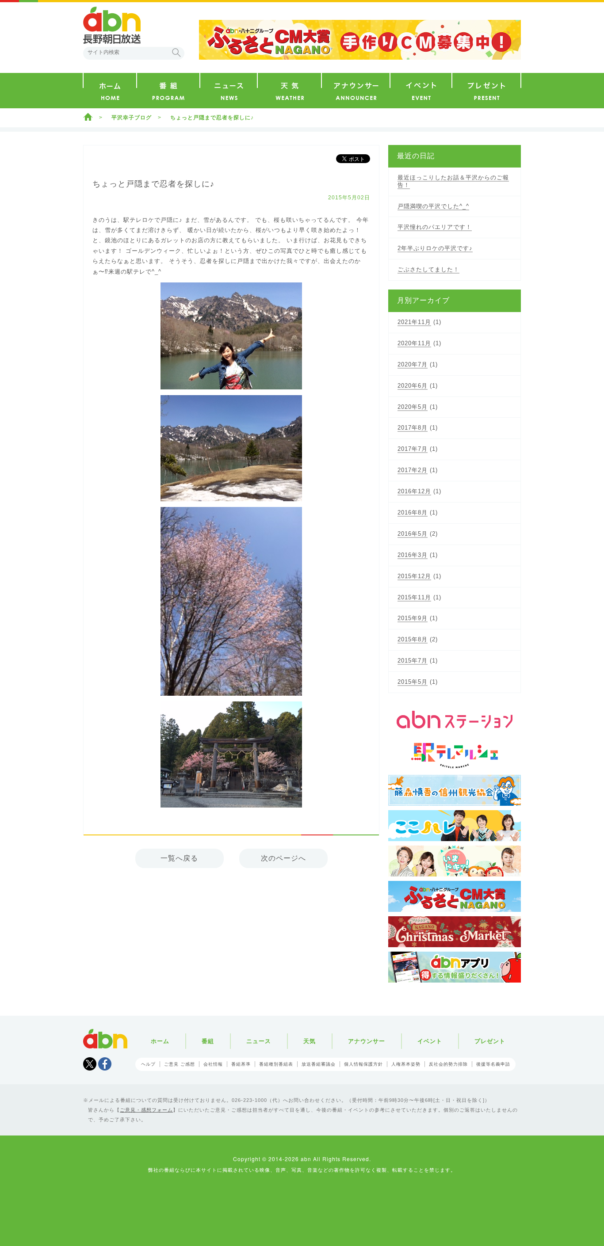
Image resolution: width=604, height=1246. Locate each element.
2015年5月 (413, 681)
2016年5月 (413, 533)
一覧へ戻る (179, 858)
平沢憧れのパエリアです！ (435, 227)
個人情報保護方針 (363, 1064)
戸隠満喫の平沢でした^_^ (433, 206)
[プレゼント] (486, 90)
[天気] (289, 90)
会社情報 (213, 1064)
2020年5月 (413, 407)
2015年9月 (413, 618)
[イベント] (421, 90)
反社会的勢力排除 (448, 1064)
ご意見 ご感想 (179, 1064)
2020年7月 (413, 364)
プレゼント (489, 1041)
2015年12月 (414, 576)
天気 (309, 1041)
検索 (176, 52)
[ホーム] (110, 90)
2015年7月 (413, 660)
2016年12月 (414, 491)
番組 (208, 1041)
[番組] (168, 90)
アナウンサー (366, 1041)
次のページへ (283, 858)
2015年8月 (413, 639)
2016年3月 (413, 555)
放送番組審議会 (319, 1064)
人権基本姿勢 (406, 1064)
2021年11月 (414, 322)
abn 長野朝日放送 (112, 25)
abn (105, 1038)
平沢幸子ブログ (131, 117)
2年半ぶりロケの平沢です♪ (435, 248)
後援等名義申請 (493, 1064)
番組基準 (241, 1064)
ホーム (88, 117)
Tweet (89, 1064)
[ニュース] (228, 90)
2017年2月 (413, 470)
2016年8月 (413, 512)
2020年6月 (413, 385)
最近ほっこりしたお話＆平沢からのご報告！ (453, 181)
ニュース (258, 1041)
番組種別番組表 (276, 1064)
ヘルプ (148, 1064)
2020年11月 (414, 343)
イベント (429, 1041)
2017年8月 (413, 427)
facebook (104, 1064)
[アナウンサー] (355, 90)
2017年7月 (413, 449)
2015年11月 (414, 597)
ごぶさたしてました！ (428, 269)
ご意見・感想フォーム (146, 1110)
